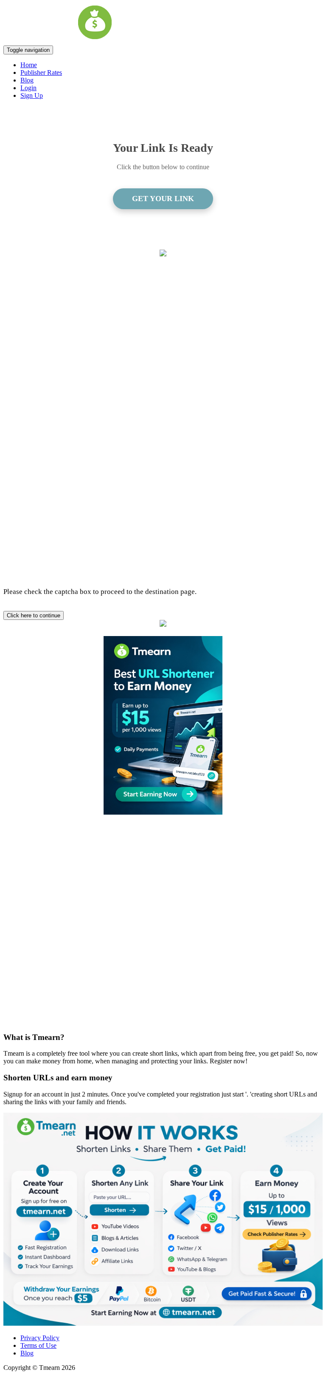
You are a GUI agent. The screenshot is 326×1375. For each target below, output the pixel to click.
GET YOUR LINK (163, 198)
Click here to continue (33, 615)
